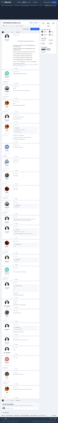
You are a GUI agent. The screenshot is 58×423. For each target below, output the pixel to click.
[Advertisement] (29, 13)
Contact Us (12, 421)
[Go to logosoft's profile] (7, 175)
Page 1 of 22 (17, 32)
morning (6, 150)
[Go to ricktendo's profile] (7, 162)
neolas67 (7, 192)
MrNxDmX (7, 362)
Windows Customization (20, 25)
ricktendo (7, 165)
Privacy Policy (8, 421)
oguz (7, 377)
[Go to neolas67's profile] (7, 189)
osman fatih (7, 91)
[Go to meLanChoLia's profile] (7, 73)
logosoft (6, 178)
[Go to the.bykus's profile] (42, 32)
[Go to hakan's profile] (7, 103)
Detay (52, 34)
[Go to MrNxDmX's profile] (7, 359)
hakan (7, 106)
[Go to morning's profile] (7, 147)
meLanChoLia (7, 76)
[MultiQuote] (13, 68)
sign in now (23, 405)
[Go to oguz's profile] (7, 374)
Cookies (17, 421)
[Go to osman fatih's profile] (7, 88)
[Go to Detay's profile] (50, 35)
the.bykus (45, 31)
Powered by (52, 421)
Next (12, 32)
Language (3, 421)
